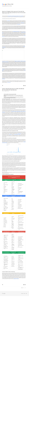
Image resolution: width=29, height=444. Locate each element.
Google (22, 293)
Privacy (24, 293)
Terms (26, 293)
